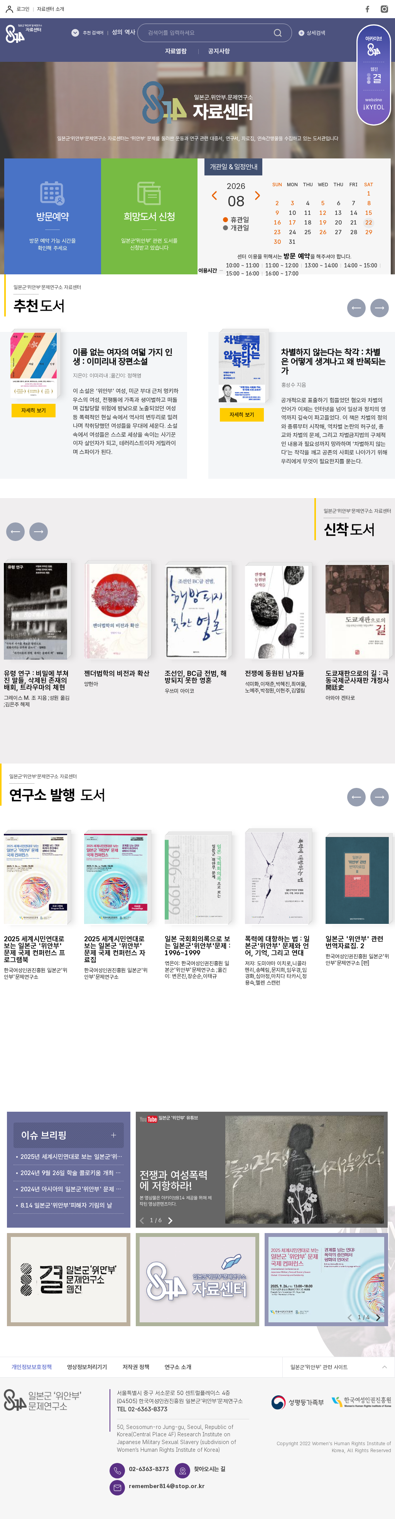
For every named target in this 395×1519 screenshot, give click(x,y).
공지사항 (219, 51)
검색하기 (278, 33)
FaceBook (367, 9)
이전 (214, 195)
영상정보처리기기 (87, 1367)
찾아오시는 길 (210, 1469)
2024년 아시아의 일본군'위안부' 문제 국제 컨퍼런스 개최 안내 (72, 1189)
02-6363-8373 (149, 1469)
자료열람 (176, 51)
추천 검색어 (93, 33)
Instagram (384, 9)
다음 (257, 195)
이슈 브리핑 (43, 1135)
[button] (379, 308)
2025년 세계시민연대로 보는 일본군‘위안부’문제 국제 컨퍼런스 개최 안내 (72, 1156)
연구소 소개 (178, 1367)
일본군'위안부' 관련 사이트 (319, 1367)
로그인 (23, 9)
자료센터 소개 (50, 9)
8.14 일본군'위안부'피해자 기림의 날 (66, 1205)
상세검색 (316, 33)
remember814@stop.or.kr (167, 1486)
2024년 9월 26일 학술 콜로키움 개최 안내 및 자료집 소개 (72, 1173)
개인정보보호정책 (32, 1367)
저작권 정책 (136, 1367)
